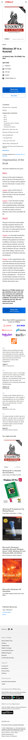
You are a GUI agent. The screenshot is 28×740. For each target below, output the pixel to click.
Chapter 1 (5, 190)
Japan (3, 684)
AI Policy (4, 673)
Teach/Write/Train (7, 641)
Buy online (14, 95)
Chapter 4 (5, 259)
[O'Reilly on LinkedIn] (9, 629)
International (6, 678)
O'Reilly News (5, 645)
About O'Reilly (6, 637)
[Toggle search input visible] (26, 2)
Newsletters (5, 668)
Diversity (4, 655)
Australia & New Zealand (9, 681)
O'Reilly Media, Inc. (10, 78)
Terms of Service (6, 732)
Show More (5, 150)
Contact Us (5, 666)
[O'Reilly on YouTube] (11, 629)
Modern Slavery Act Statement (9, 736)
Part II (5, 218)
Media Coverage (6, 648)
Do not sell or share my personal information (13, 725)
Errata (4, 614)
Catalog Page (6, 612)
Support (4, 663)
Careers (4, 643)
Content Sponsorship (8, 658)
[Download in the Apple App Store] (7, 699)
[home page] (9, 2)
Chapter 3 (5, 235)
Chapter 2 (5, 201)
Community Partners (7, 650)
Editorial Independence (7, 734)
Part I (4, 173)
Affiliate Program (6, 653)
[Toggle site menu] (2, 2)
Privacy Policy (5, 671)
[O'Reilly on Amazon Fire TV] (7, 714)
